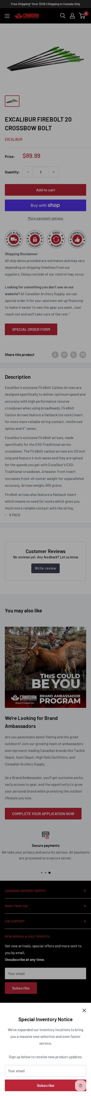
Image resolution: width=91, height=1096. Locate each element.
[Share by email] (82, 354)
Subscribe (45, 1085)
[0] (82, 16)
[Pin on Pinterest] (64, 354)
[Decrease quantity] (28, 172)
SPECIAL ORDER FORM (31, 329)
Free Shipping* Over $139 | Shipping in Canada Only (45, 4)
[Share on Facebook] (55, 354)
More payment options (45, 218)
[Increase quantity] (54, 172)
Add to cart (45, 189)
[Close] (84, 1010)
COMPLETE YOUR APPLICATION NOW (43, 813)
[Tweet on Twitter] (73, 354)
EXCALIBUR (14, 139)
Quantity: (12, 172)
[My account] (72, 15)
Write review (45, 568)
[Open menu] (7, 16)
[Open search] (63, 15)
